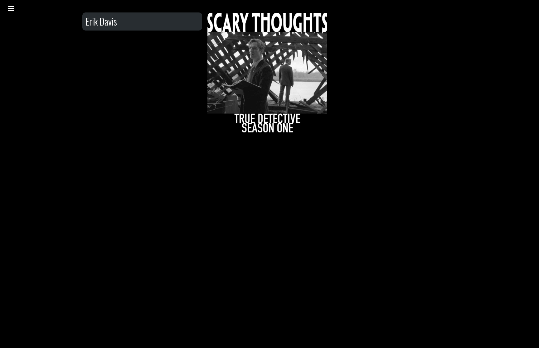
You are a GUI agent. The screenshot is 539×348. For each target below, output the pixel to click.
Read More (267, 76)
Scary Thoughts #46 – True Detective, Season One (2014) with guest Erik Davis (267, 45)
